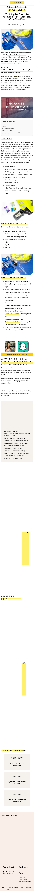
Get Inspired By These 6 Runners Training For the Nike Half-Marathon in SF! (16, 71)
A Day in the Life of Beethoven (17, 764)
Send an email (8, 874)
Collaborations (25, 881)
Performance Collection (12, 322)
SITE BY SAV (5, 889)
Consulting (23, 879)
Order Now (17, 2)
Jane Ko (15, 431)
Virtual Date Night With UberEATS (17, 800)
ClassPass (4, 61)
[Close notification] (31, 3)
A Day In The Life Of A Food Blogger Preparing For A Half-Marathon (15, 133)
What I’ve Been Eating (8, 128)
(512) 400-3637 (8, 876)
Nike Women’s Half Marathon (15, 55)
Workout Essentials (7, 130)
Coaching (22, 877)
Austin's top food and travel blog (15, 438)
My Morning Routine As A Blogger (17, 782)
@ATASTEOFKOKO (11, 815)
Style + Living (17, 758)
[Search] (4, 12)
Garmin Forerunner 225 (12, 314)
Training (4, 126)
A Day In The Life (17, 757)
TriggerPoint (8, 319)
